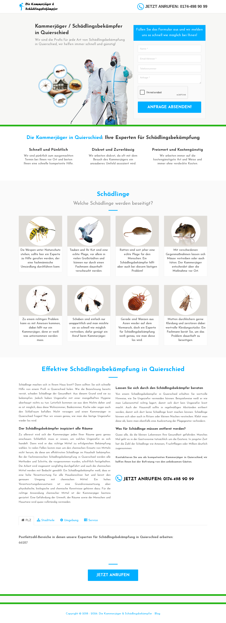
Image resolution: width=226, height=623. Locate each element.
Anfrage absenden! (169, 107)
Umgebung (71, 520)
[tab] (26, 520)
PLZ (28, 520)
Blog (157, 613)
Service (93, 520)
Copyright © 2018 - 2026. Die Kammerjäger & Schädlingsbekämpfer (109, 613)
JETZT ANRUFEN (113, 575)
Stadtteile (48, 520)
